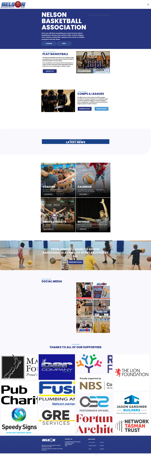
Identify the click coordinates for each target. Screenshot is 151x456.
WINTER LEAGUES (101, 109)
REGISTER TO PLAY (75, 262)
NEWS (64, 43)
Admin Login (99, 454)
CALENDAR (49, 43)
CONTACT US (50, 71)
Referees (102, 445)
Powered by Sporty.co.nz (52, 454)
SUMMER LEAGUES (84, 109)
